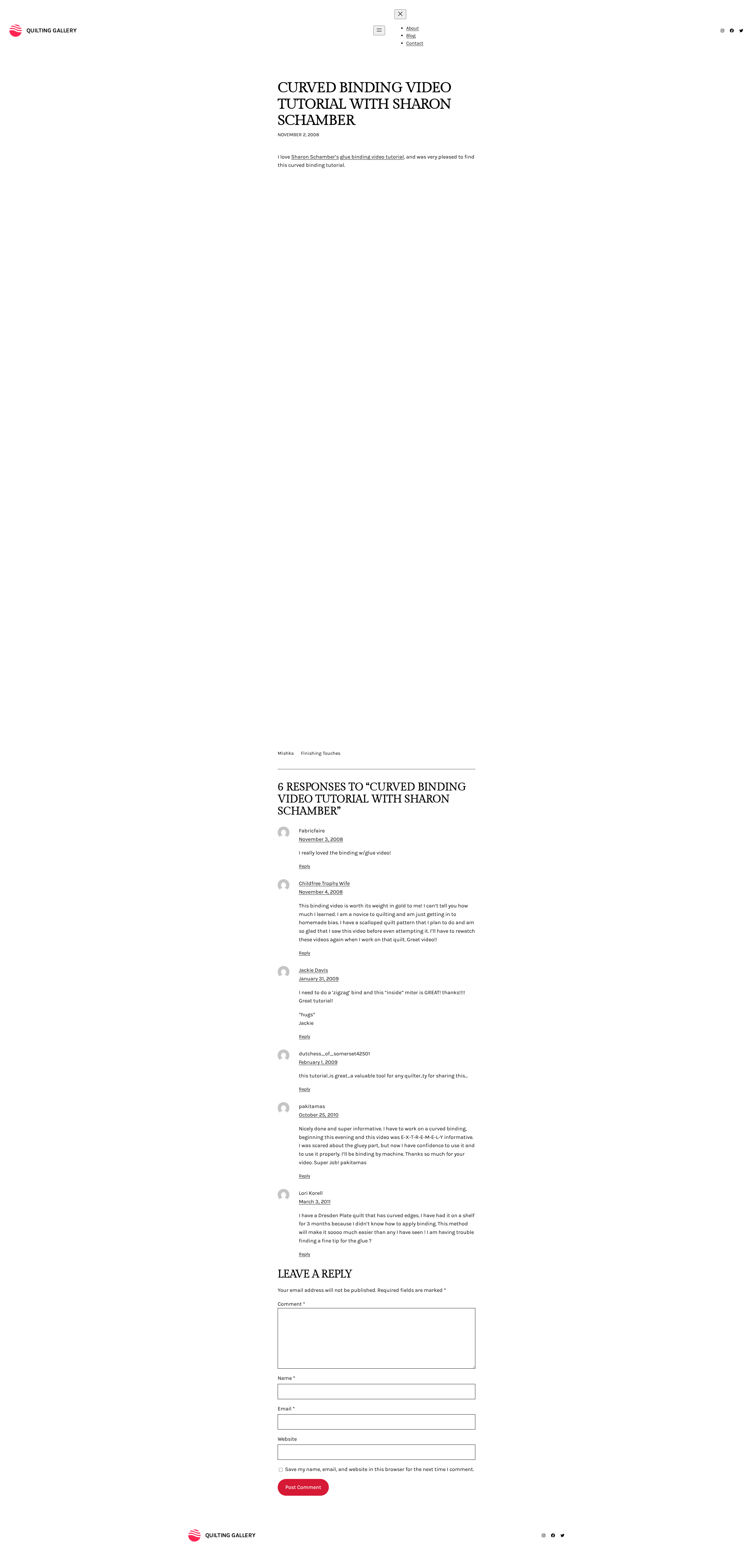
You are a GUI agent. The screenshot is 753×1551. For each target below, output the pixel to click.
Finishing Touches (320, 753)
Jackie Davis (313, 970)
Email (286, 1408)
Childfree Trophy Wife (324, 883)
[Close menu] (400, 14)
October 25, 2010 (319, 1115)
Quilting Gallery (51, 30)
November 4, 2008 (321, 892)
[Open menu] (379, 30)
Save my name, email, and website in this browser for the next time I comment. (379, 1469)
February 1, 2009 (318, 1062)
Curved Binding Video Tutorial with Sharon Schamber (364, 104)
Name (286, 1378)
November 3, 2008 (321, 839)
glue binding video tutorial (372, 157)
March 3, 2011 (315, 1201)
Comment (291, 1304)
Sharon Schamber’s (315, 157)
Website (287, 1439)
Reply (304, 866)
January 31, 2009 (319, 978)
